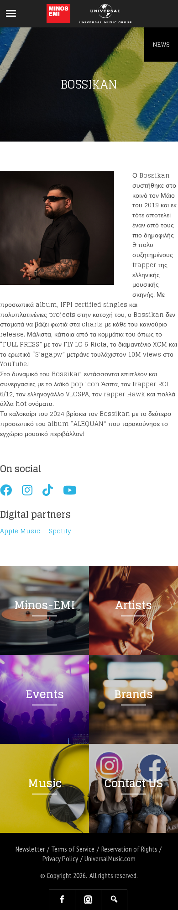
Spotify (60, 531)
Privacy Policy (60, 858)
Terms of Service (72, 848)
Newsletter (30, 848)
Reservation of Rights (129, 848)
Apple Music (20, 531)
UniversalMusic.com (110, 858)
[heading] (59, 13)
